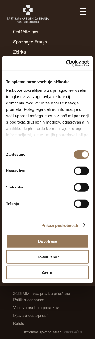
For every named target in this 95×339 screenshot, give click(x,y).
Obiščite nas (26, 31)
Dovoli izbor (47, 256)
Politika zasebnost (29, 299)
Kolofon (19, 323)
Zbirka (19, 51)
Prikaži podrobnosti (59, 225)
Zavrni (47, 272)
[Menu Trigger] (83, 11)
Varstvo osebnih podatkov (36, 307)
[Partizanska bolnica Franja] (31, 14)
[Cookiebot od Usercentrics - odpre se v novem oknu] (67, 63)
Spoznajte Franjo (30, 41)
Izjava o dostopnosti (31, 315)
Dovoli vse (47, 241)
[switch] (81, 171)
